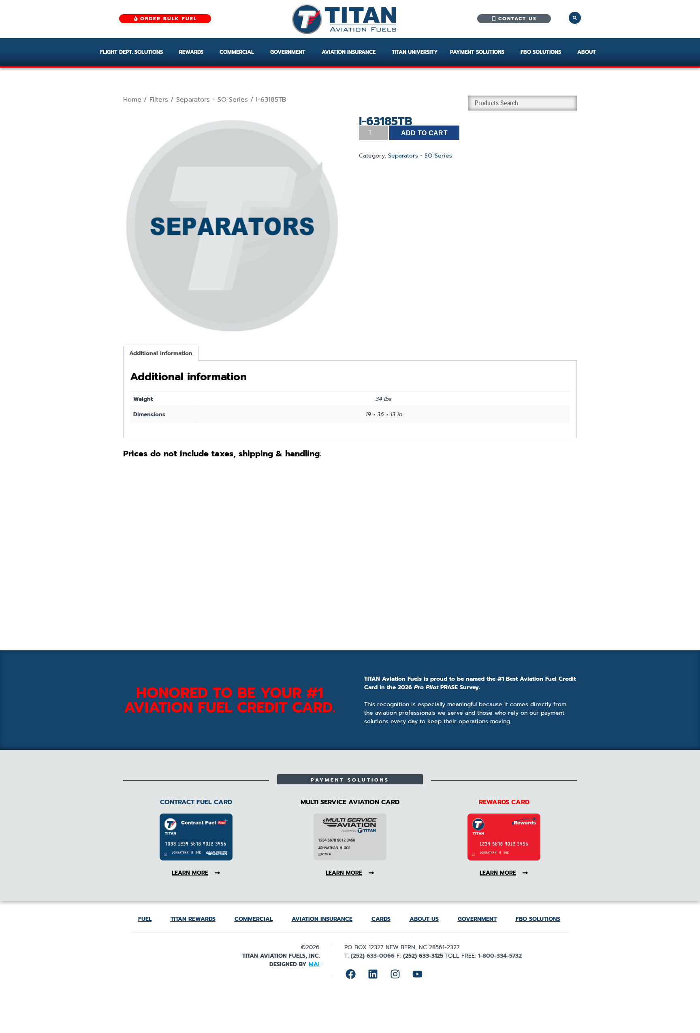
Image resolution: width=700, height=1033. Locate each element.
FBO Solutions (541, 52)
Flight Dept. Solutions (131, 52)
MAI (314, 964)
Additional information (160, 353)
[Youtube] (417, 974)
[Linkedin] (373, 974)
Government (287, 52)
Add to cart (424, 133)
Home (132, 99)
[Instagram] (395, 974)
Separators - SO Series (212, 99)
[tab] (160, 353)
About (586, 52)
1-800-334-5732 (500, 956)
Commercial (237, 52)
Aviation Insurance (349, 52)
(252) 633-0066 (373, 956)
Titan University (415, 52)
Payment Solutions (477, 52)
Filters (158, 99)
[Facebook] (350, 974)
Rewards (191, 52)
